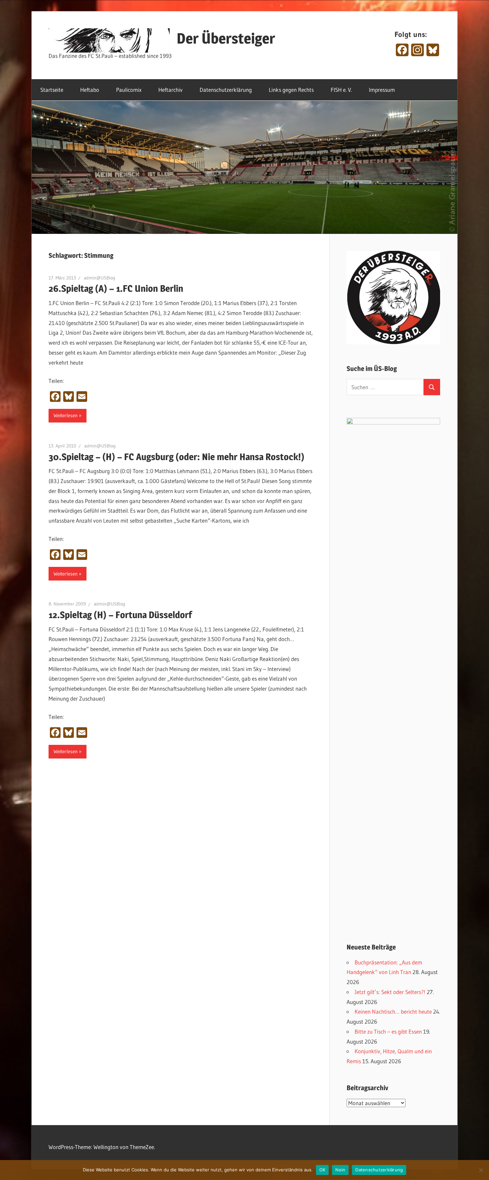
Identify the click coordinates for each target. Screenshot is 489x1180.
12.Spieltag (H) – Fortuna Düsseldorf (120, 614)
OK (322, 1169)
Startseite (51, 89)
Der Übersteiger (226, 38)
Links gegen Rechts (291, 89)
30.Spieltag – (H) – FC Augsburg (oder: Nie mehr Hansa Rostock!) (176, 456)
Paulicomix (128, 89)
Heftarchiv (170, 89)
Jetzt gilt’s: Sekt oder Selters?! (390, 991)
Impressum (382, 89)
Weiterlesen (66, 415)
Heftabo (89, 89)
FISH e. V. (341, 89)
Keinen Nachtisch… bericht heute (393, 1011)
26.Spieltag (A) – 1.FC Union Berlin (116, 288)
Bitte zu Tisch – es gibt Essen (388, 1031)
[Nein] (480, 1170)
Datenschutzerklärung (226, 89)
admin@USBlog (99, 278)
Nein (340, 1169)
